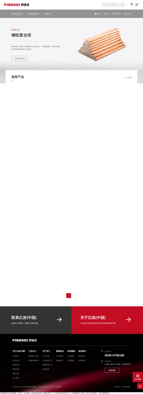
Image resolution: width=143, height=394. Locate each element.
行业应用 (70, 356)
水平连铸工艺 (48, 360)
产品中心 (107, 14)
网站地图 (58, 387)
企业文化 (16, 360)
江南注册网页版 (103, 393)
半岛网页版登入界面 (78, 393)
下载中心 (48, 14)
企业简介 (16, 356)
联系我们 (82, 356)
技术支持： (118, 387)
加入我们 (16, 378)
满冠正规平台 (47, 393)
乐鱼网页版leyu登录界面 (8, 393)
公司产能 (46, 356)
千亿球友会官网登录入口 (62, 393)
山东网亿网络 (126, 387)
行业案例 (70, 360)
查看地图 (112, 370)
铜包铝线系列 (33, 14)
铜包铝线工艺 (48, 365)
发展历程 (16, 365)
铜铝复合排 (128, 14)
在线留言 (82, 360)
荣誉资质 (16, 369)
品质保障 (46, 369)
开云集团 (27, 393)
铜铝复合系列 (17, 14)
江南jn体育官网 (36, 393)
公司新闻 (59, 356)
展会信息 (59, 360)
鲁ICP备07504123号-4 (46, 387)
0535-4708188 (114, 355)
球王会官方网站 (91, 393)
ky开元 (20, 393)
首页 (96, 14)
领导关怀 (16, 373)
